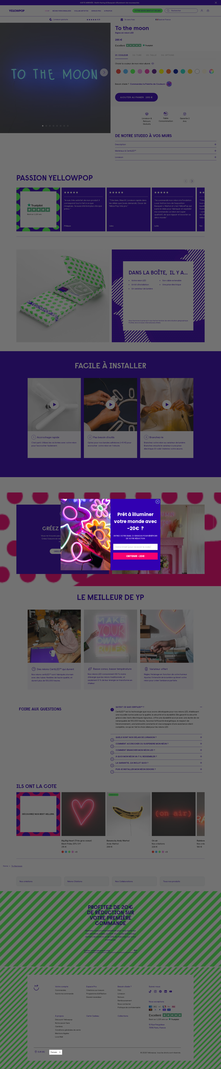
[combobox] (55, 1052)
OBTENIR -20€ (135, 556)
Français (54, 1052)
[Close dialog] (157, 501)
